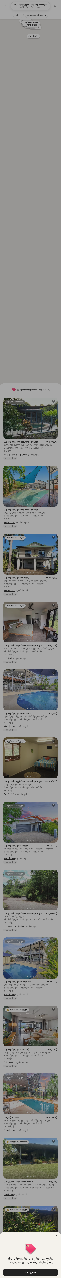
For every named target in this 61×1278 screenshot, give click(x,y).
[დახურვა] (56, 1236)
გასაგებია (30, 1272)
